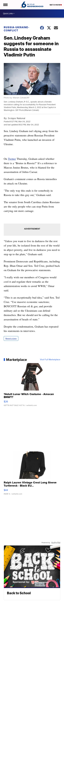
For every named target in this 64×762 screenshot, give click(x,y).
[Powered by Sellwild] (55, 543)
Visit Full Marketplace (50, 360)
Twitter (12, 159)
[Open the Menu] (5, 5)
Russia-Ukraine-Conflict (16, 29)
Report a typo (11, 338)
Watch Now (55, 5)
